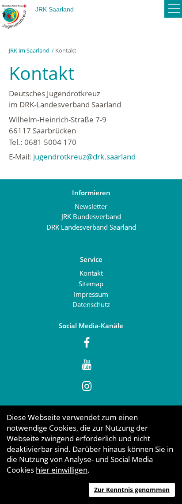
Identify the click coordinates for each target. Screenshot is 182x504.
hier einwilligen (61, 470)
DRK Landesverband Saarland (91, 227)
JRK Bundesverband (91, 216)
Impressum (91, 294)
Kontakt (91, 273)
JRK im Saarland (29, 50)
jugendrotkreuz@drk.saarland (84, 157)
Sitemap (91, 283)
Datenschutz (91, 304)
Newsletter (91, 206)
